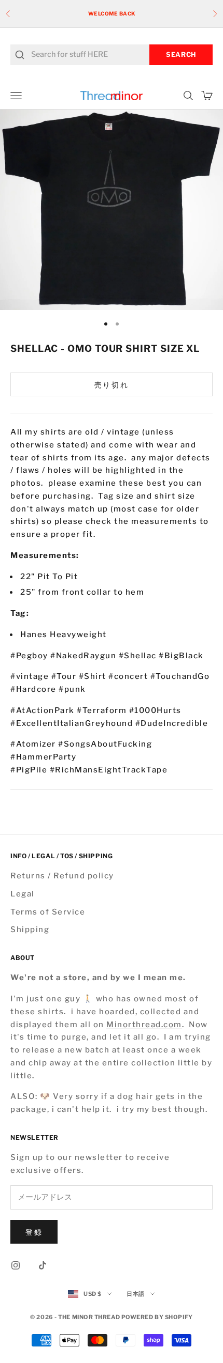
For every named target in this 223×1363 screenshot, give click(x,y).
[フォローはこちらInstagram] (15, 1265)
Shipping (29, 929)
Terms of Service (47, 912)
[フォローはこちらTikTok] (42, 1265)
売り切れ (111, 384)
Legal (22, 894)
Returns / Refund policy (62, 875)
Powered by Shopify (157, 1317)
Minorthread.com (144, 1024)
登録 (34, 1232)
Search (181, 54)
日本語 (136, 1293)
